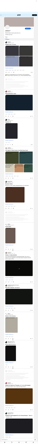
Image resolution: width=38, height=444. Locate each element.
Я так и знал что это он (10, 344)
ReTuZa (9, 252)
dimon (9, 119)
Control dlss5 (8, 226)
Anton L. (9, 313)
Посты (6, 36)
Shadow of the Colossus (10, 316)
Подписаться (28, 28)
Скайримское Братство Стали (13, 285)
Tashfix (9, 147)
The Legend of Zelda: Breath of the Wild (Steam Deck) (16, 150)
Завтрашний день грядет (10, 93)
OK (35, 439)
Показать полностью (9, 111)
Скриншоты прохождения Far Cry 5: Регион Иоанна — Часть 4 (18, 415)
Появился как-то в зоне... (10, 44)
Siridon (9, 224)
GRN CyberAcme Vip (11, 341)
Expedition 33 (8, 122)
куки (7, 439)
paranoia (9, 91)
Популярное (7, 39)
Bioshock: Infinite (9, 183)
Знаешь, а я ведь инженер (11, 255)
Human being (10, 181)
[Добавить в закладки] (8, 116)
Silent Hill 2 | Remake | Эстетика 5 (12, 287)
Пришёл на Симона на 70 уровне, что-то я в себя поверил (17, 385)
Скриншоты (9, 120)
